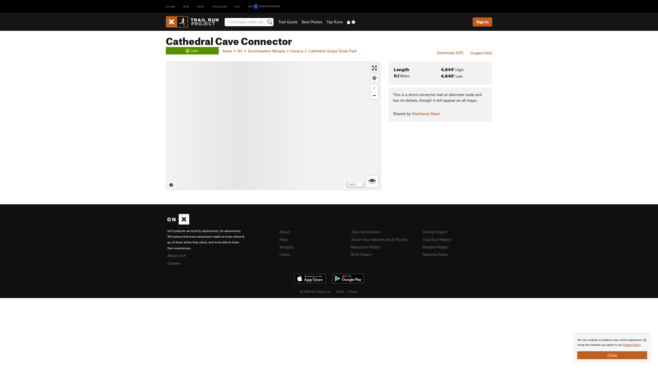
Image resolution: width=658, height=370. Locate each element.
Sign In (482, 22)
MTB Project (361, 254)
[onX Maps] (178, 223)
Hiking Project (435, 231)
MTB (186, 6)
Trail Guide (288, 22)
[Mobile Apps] (351, 22)
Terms (340, 291)
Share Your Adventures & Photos (379, 239)
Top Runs (334, 22)
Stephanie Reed (426, 113)
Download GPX (450, 52)
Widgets (286, 247)
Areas (227, 51)
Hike (201, 6)
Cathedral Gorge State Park (332, 51)
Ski (238, 6)
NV (240, 51)
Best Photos (312, 22)
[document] (612, 348)
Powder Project (436, 247)
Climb (171, 6)
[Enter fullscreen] (374, 68)
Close (612, 355)
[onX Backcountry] (264, 6)
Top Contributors (365, 231)
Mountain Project (366, 247)
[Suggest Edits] (481, 53)
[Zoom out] (374, 95)
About (284, 231)
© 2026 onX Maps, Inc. (315, 291)
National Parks (435, 254)
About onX (176, 255)
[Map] (273, 126)
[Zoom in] (374, 88)
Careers (174, 263)
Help (283, 239)
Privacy (353, 291)
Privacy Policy (632, 345)
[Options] (372, 181)
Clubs (284, 254)
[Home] (195, 21)
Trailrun (219, 6)
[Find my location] (374, 78)
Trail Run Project (437, 239)
